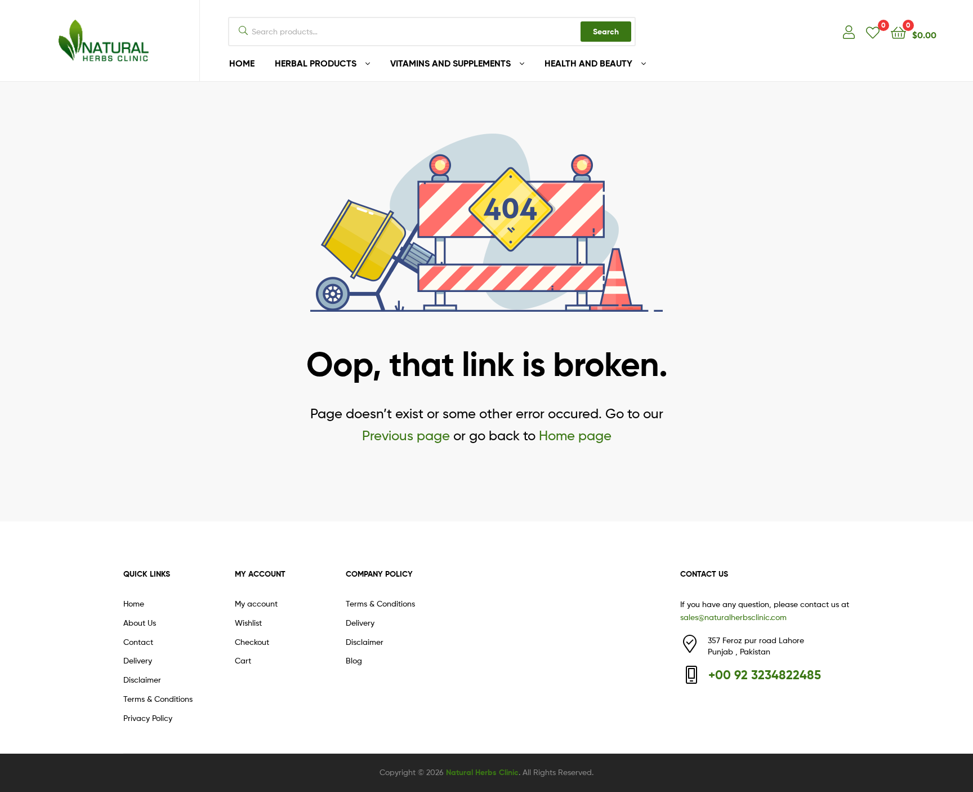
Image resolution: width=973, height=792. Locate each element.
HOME (242, 63)
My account (256, 603)
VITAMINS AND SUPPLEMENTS (450, 63)
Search (606, 31)
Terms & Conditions (158, 698)
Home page (575, 435)
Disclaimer (142, 679)
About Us (139, 622)
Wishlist (248, 622)
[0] (873, 32)
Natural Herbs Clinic (482, 772)
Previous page (406, 435)
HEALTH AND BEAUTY (588, 63)
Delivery (137, 660)
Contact (138, 642)
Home (133, 603)
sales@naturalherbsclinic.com (733, 617)
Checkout (252, 642)
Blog (354, 660)
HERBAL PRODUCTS (315, 63)
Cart (243, 660)
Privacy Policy (147, 718)
